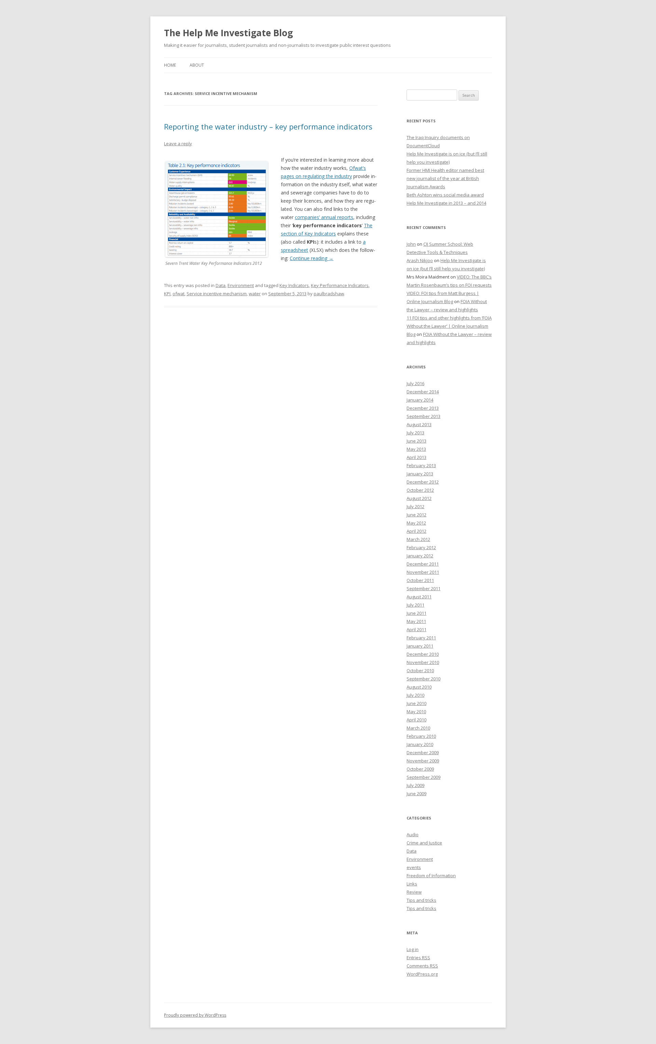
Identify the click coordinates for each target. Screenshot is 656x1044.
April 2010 (416, 720)
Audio (413, 834)
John (411, 244)
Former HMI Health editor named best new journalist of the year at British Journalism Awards (445, 178)
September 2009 (423, 777)
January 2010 (420, 744)
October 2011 (420, 580)
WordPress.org (422, 974)
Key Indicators (294, 285)
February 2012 (421, 547)
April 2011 (416, 629)
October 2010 (420, 670)
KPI (167, 293)
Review (414, 892)
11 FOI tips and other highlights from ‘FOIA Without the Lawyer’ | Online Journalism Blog (449, 326)
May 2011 (416, 621)
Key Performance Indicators (340, 285)
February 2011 (421, 638)
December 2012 (423, 482)
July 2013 (415, 433)
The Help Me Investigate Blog (228, 33)
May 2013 (416, 449)
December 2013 (423, 408)
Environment (241, 285)
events (414, 867)
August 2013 (419, 424)
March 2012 (418, 539)
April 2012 (416, 531)
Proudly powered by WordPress (195, 1015)
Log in (413, 949)
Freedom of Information (431, 875)
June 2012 (416, 515)
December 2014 (423, 392)
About (197, 65)
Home (170, 65)
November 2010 (423, 662)
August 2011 (419, 597)
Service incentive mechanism (217, 293)
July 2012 (415, 506)
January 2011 (420, 646)
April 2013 (416, 457)
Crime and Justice (424, 843)
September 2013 (423, 416)
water (255, 293)
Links (412, 884)
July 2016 (415, 383)
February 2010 (421, 736)
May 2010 (416, 711)
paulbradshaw (329, 293)
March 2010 (418, 728)
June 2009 (416, 793)
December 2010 (423, 654)
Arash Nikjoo (420, 260)
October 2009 (420, 769)
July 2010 (415, 695)
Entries (418, 957)
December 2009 (423, 752)
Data (221, 285)
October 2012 (420, 490)
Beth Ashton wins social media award (445, 195)
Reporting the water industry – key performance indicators (268, 126)
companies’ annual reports (324, 217)
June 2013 (416, 441)
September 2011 (423, 588)
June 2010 (416, 703)
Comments (422, 966)
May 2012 (416, 523)
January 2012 (420, 556)
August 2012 (419, 498)
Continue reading (311, 258)
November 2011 (423, 572)
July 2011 (415, 605)
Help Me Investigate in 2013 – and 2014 (446, 203)
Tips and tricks (421, 900)
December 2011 (423, 564)
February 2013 (421, 465)
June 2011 (416, 613)
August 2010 (419, 687)
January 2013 (420, 474)
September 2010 (423, 679)
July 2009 (415, 785)
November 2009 (423, 761)
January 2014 (420, 400)
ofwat (178, 293)
